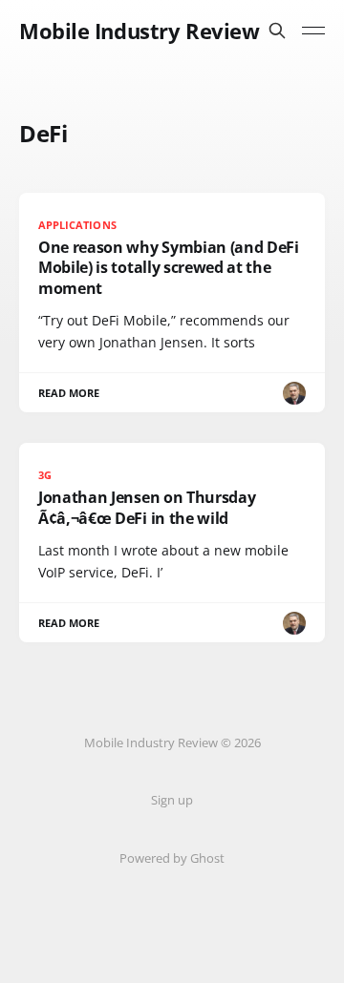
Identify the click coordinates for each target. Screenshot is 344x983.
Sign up (172, 799)
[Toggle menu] (313, 30)
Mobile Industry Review (139, 30)
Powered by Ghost (172, 858)
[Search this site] (277, 30)
